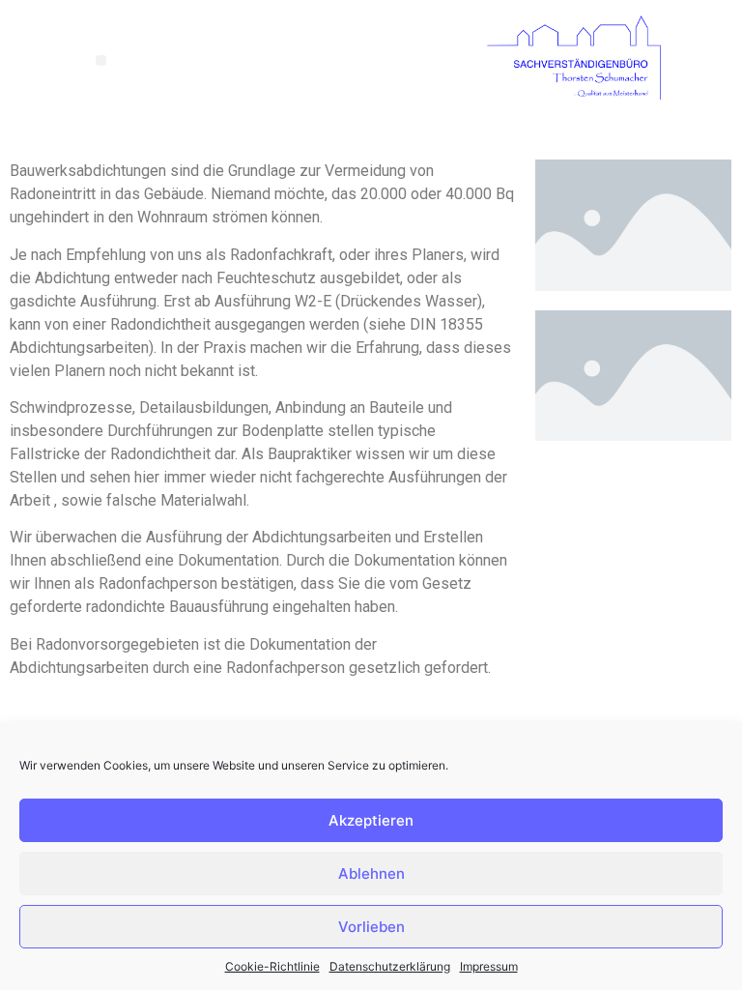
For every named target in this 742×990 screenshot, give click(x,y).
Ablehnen (371, 873)
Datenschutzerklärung (389, 966)
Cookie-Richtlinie (272, 966)
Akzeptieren (371, 820)
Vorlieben (371, 926)
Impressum (489, 966)
